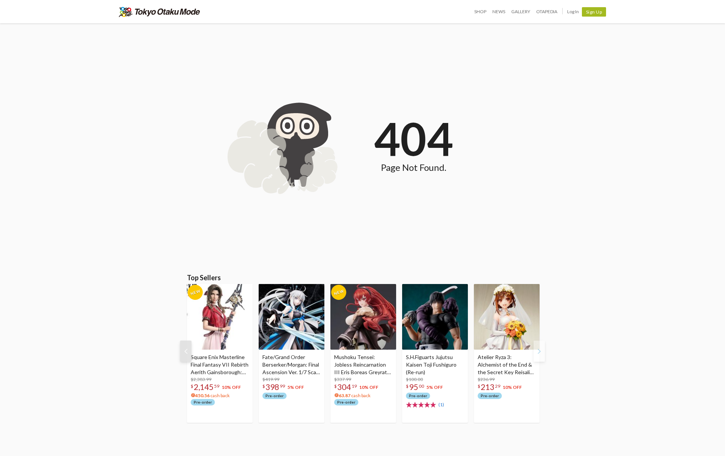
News (498, 11)
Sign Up (594, 12)
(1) (441, 404)
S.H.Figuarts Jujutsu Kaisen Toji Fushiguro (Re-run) (431, 364)
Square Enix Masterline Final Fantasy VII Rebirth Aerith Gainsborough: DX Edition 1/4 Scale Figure (219, 365)
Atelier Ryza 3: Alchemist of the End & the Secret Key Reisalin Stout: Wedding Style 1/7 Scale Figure (505, 365)
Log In (573, 11)
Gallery (520, 11)
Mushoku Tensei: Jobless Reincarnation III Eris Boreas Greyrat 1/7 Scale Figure (360, 365)
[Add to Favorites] (243, 291)
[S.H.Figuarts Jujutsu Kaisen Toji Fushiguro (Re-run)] (435, 317)
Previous (185, 351)
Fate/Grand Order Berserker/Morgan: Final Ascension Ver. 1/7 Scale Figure (291, 365)
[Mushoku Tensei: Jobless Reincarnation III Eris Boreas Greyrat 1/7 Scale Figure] (363, 317)
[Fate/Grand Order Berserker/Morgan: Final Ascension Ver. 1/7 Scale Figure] (291, 317)
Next (539, 351)
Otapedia (546, 11)
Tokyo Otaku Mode (159, 12)
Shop (480, 11)
